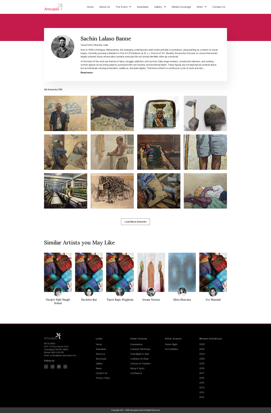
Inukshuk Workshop (140, 349)
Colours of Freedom (140, 363)
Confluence (136, 373)
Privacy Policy (103, 378)
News (99, 368)
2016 (201, 378)
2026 (202, 344)
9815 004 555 (57, 352)
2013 (201, 392)
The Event (121, 6)
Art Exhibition (171, 349)
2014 (202, 387)
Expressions (136, 344)
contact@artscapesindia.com (63, 355)
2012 (201, 397)
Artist (200, 6)
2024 (202, 353)
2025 (202, 349)
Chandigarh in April (139, 353)
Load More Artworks (135, 221)
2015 (201, 382)
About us (100, 353)
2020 (202, 358)
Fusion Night (171, 344)
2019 (201, 363)
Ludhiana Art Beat (139, 358)
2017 (201, 373)
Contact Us (218, 6)
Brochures (101, 358)
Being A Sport (137, 368)
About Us (104, 6)
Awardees (142, 6)
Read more (87, 72)
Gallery (158, 6)
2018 (201, 368)
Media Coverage (181, 6)
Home (90, 6)
